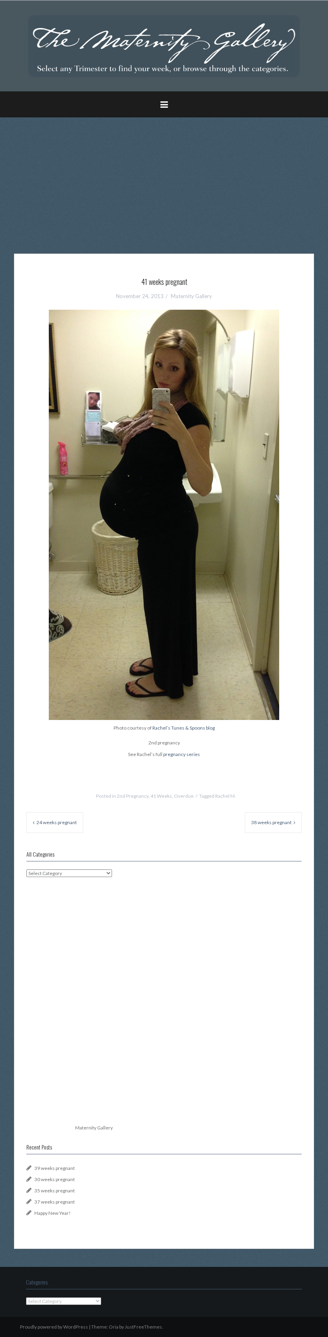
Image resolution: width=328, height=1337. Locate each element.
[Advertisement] (164, 179)
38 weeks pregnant (271, 822)
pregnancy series (181, 754)
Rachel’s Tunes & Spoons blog (183, 728)
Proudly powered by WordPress (54, 1327)
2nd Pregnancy (132, 796)
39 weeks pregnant (54, 1168)
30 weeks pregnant (54, 1179)
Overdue (184, 796)
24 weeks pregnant (56, 822)
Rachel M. (225, 796)
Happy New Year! (52, 1213)
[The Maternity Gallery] (164, 45)
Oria (113, 1327)
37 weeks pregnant (54, 1202)
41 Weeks (161, 796)
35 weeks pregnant (54, 1191)
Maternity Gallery (191, 296)
